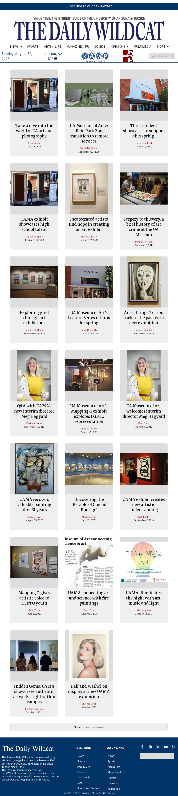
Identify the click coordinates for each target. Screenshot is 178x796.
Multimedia (142, 46)
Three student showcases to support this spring (143, 130)
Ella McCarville (89, 236)
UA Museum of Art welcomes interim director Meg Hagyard (144, 411)
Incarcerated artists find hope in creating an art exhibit (89, 224)
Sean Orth (34, 610)
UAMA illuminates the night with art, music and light (144, 598)
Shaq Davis (144, 423)
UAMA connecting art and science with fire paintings (89, 598)
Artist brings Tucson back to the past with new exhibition (143, 317)
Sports (32, 46)
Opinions (118, 46)
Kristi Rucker (144, 516)
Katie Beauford (144, 143)
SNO (104, 793)
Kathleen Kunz (34, 423)
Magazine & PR (78, 46)
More (161, 46)
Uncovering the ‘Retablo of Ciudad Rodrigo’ (89, 504)
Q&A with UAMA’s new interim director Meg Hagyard (34, 411)
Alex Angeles (143, 610)
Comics (100, 46)
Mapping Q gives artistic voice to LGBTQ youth (34, 598)
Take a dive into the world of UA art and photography (34, 130)
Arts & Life (52, 46)
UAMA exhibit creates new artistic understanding (144, 504)
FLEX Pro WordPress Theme (86, 793)
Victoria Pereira (89, 428)
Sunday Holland (34, 236)
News (14, 46)
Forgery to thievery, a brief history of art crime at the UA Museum (144, 227)
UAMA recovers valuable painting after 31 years (34, 504)
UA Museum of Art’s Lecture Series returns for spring (89, 317)
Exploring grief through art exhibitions (34, 317)
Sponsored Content (88, 788)
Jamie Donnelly (89, 330)
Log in (111, 793)
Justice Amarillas (34, 708)
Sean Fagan (34, 143)
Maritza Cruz (89, 516)
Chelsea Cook (89, 703)
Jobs (80, 782)
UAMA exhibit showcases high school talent (34, 224)
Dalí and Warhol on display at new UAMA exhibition (89, 691)
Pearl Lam (89, 610)
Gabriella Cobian (89, 148)
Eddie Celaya (34, 516)
